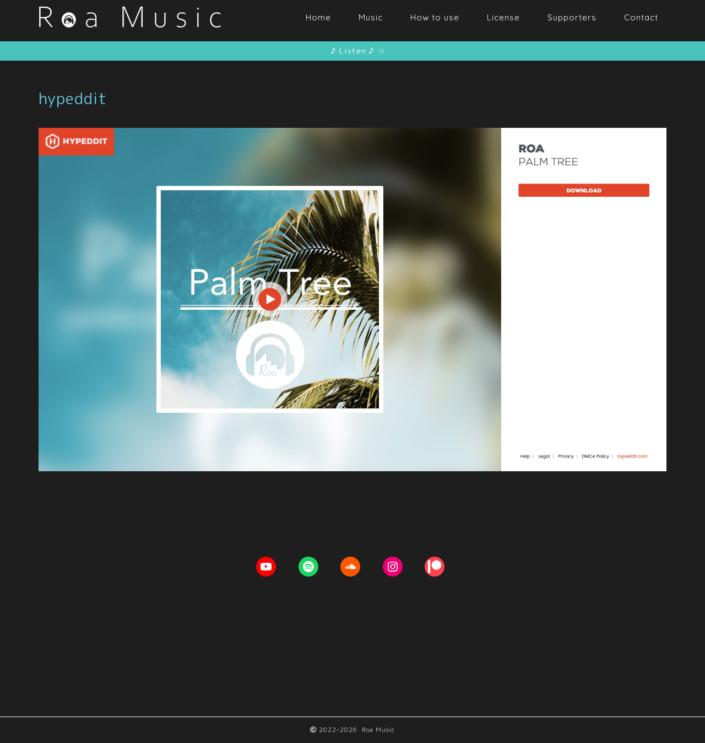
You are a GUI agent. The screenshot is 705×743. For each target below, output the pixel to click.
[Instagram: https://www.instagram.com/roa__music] (393, 567)
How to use (434, 17)
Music (371, 17)
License (503, 17)
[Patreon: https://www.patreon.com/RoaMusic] (434, 567)
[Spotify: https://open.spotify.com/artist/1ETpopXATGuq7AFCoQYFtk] (308, 567)
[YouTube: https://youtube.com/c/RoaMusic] (266, 567)
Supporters (571, 17)
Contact (641, 17)
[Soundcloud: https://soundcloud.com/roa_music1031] (350, 567)
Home (318, 17)
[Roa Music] (129, 34)
